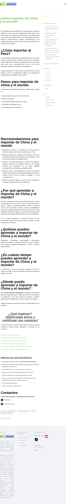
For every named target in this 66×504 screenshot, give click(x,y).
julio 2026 (47, 72)
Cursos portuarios (23, 440)
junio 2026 (48, 74)
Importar (33, 411)
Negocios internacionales (6, 413)
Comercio (3, 411)
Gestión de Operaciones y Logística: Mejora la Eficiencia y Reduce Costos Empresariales (52, 50)
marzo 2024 (48, 80)
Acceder (47, 97)
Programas (22, 442)
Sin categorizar (22, 445)
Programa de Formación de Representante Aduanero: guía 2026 (52, 28)
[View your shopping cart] (62, 4)
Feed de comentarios (50, 102)
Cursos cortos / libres (24, 437)
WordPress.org (49, 105)
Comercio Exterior (12, 411)
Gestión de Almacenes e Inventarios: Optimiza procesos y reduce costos (52, 56)
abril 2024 (47, 77)
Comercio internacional (23, 411)
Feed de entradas (49, 99)
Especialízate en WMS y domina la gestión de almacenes (50, 35)
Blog (46, 88)
